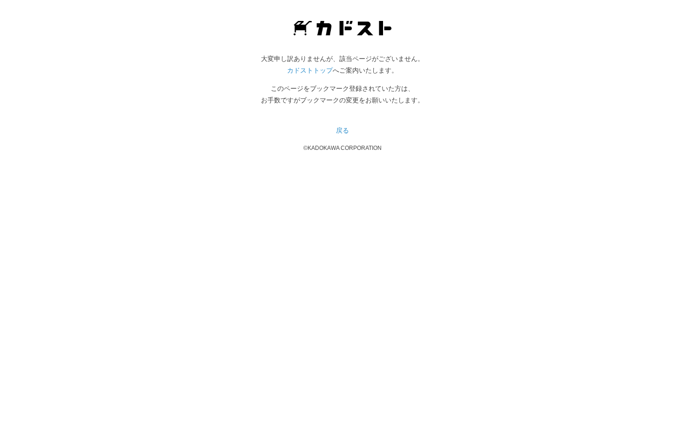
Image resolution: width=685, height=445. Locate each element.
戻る (342, 130)
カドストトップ (310, 70)
